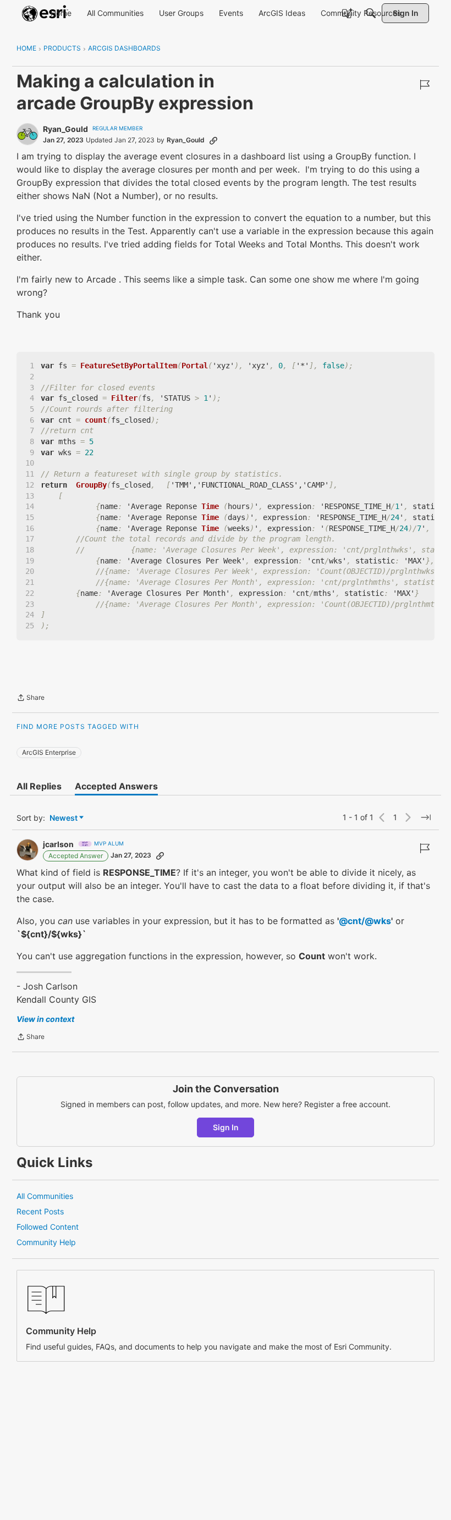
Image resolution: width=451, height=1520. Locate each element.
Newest (64, 818)
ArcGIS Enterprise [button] (49, 752)
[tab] (39, 786)
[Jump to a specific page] (426, 817)
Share (30, 698)
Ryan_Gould (65, 129)
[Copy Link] (213, 140)
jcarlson (58, 844)
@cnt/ (352, 920)
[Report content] (425, 85)
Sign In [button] (226, 1127)
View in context (45, 1019)
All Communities (44, 1196)
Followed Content (47, 1226)
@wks (378, 920)
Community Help (46, 1242)
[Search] (371, 13)
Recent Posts (40, 1211)
